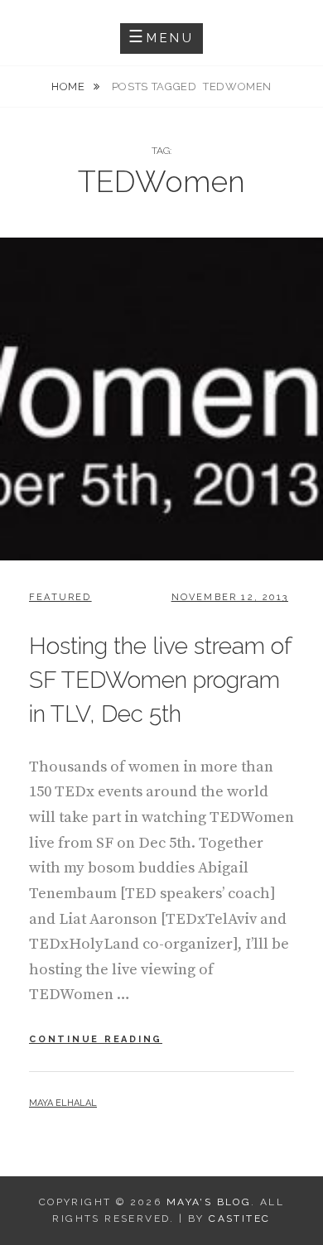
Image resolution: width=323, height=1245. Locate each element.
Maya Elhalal (63, 1103)
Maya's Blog (208, 1202)
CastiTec (239, 1218)
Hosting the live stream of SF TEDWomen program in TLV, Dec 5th (160, 680)
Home (69, 86)
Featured (60, 597)
